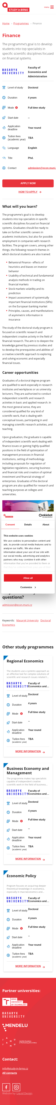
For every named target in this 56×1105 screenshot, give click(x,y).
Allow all (28, 578)
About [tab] (45, 524)
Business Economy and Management (28, 770)
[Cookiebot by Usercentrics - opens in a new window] (39, 516)
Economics (8, 625)
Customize (26, 587)
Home (5, 23)
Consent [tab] (10, 524)
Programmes (21, 23)
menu (46, 7)
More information (28, 751)
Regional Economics (25, 661)
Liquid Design (24, 1093)
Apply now (28, 183)
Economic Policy (21, 876)
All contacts (9, 1073)
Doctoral (45, 620)
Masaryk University (27, 620)
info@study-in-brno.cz (15, 1068)
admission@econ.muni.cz (17, 605)
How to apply (28, 192)
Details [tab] (28, 524)
